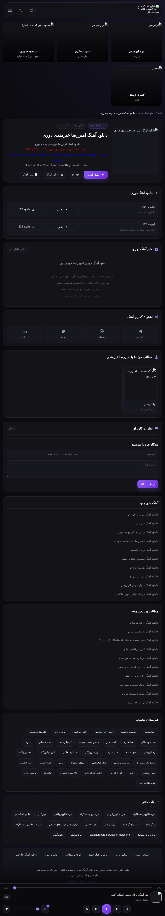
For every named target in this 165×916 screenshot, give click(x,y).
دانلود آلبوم (51, 854)
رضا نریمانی (149, 752)
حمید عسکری (44, 742)
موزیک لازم (109, 824)
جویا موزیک (76, 834)
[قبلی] (96, 909)
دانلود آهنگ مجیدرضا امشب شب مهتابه (136, 541)
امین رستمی (149, 772)
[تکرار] (127, 909)
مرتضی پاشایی (121, 762)
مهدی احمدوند (78, 762)
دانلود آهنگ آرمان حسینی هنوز (141, 702)
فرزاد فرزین (116, 772)
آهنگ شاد (150, 824)
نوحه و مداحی (73, 854)
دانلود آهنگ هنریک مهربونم (143, 631)
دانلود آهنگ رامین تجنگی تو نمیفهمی (137, 532)
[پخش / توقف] (106, 909)
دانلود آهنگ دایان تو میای (144, 622)
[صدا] (6, 909)
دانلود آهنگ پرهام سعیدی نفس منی (138, 684)
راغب (132, 772)
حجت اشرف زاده (93, 772)
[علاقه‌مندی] (6, 897)
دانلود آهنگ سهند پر (147, 523)
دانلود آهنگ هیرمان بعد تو (144, 567)
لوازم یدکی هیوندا (146, 834)
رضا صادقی (149, 732)
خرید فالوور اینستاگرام (144, 814)
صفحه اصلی (142, 854)
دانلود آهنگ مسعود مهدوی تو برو (140, 693)
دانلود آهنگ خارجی (26, 854)
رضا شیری (128, 742)
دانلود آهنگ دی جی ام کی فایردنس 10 (136, 666)
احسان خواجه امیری (103, 732)
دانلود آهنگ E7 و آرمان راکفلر (141, 675)
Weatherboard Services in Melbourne (110, 834)
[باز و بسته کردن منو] (10, 10)
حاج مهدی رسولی (68, 772)
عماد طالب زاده (147, 783)
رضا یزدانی (59, 732)
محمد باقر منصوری (145, 762)
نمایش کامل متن (18, 249)
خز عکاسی (90, 824)
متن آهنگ (28, 174)
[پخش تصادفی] (86, 909)
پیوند (28, 742)
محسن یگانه (25, 752)
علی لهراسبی (79, 732)
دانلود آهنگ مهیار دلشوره (144, 576)
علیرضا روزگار (92, 752)
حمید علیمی (46, 762)
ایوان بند (48, 772)
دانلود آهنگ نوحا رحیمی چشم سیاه (138, 658)
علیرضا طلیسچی (37, 732)
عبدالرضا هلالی (70, 752)
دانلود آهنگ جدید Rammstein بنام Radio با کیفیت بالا (128, 640)
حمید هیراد (113, 752)
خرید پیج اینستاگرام (89, 814)
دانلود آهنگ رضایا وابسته (144, 549)
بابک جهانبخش (99, 762)
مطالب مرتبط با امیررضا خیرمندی (130, 357)
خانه (160, 113)
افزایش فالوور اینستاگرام (28, 824)
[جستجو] (20, 10)
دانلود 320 (24, 209)
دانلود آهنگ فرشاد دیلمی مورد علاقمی (136, 594)
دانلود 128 (24, 226)
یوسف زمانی (30, 772)
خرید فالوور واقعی (63, 814)
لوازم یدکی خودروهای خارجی (63, 824)
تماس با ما (121, 854)
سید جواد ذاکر (148, 742)
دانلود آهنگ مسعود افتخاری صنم (140, 558)
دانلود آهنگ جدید (146, 113)
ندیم (61, 762)
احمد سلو (111, 742)
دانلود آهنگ (74, 144)
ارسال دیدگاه (148, 484)
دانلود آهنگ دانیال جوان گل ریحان (139, 585)
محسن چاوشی (128, 732)
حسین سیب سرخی (89, 742)
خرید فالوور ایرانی (116, 814)
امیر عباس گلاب (47, 752)
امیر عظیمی (26, 762)
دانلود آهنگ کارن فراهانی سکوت (140, 649)
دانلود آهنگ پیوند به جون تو (143, 514)
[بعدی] (117, 909)
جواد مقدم (131, 752)
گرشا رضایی (65, 742)
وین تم (70, 875)
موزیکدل (41, 814)
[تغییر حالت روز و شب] (31, 10)
